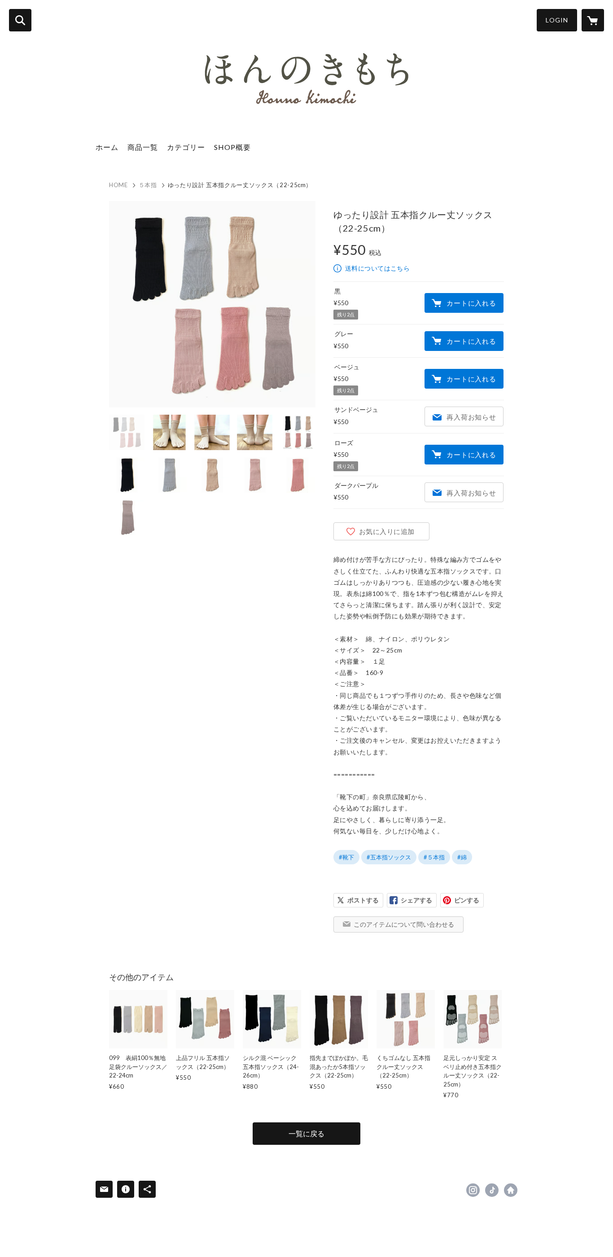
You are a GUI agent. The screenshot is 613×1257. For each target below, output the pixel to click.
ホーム (107, 147)
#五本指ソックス (389, 857)
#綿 (462, 857)
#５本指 (434, 857)
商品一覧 (142, 147)
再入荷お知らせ (471, 417)
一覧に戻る (306, 1133)
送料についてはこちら (377, 268)
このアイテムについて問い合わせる (404, 924)
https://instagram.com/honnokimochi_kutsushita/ (473, 1190)
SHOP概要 (232, 147)
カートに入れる (471, 303)
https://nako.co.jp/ (510, 1190)
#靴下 (346, 857)
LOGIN (557, 20)
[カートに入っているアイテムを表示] (593, 20)
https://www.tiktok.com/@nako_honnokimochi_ (492, 1190)
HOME (118, 184)
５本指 (148, 184)
